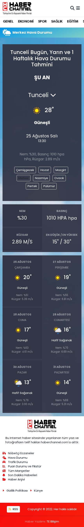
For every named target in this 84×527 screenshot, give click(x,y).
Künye (38, 490)
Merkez (23, 178)
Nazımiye (41, 178)
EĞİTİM (72, 21)
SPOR (42, 21)
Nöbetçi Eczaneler (21, 453)
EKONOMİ (26, 21)
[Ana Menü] (78, 8)
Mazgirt (60, 170)
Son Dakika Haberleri (22, 475)
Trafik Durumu (18, 462)
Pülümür (49, 186)
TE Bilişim (52, 521)
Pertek (32, 186)
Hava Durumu (17, 458)
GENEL (8, 21)
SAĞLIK (56, 21)
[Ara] (72, 8)
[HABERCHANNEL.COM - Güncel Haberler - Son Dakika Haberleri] (17, 8)
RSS (15, 509)
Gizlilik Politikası (17, 490)
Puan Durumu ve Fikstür (24, 466)
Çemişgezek (25, 170)
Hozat (44, 170)
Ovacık (59, 178)
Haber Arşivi (16, 479)
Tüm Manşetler (19, 471)
